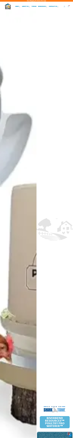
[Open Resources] (46, 6)
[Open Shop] (19, 6)
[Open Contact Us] (57, 6)
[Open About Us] (29, 6)
